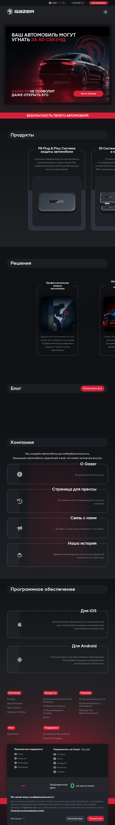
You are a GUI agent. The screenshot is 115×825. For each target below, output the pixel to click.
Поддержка (51, 727)
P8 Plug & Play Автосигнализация (88, 711)
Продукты (50, 693)
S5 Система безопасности (92, 699)
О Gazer (11, 699)
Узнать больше (88, 93)
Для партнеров (98, 3)
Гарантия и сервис (52, 738)
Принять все (96, 818)
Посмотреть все (92, 388)
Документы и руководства (56, 734)
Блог (11, 727)
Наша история (14, 703)
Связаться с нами (16, 712)
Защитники (12, 734)
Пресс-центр (14, 707)
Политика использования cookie (27, 810)
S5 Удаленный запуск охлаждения (90, 704)
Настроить (16, 818)
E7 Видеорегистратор (54, 706)
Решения (86, 693)
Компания (14, 693)
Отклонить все (75, 818)
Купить (46, 717)
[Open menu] (105, 12)
